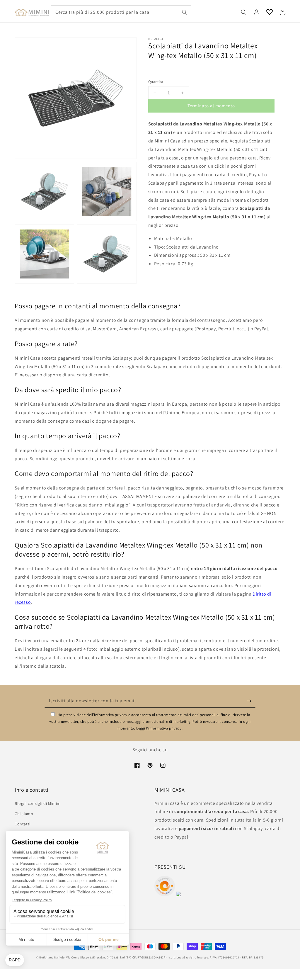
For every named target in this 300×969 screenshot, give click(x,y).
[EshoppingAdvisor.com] (164, 895)
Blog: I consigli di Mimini (38, 803)
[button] (243, 12)
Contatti (22, 824)
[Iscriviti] (249, 700)
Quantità (155, 81)
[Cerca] (184, 12)
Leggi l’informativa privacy (158, 728)
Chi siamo (24, 813)
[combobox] (121, 12)
